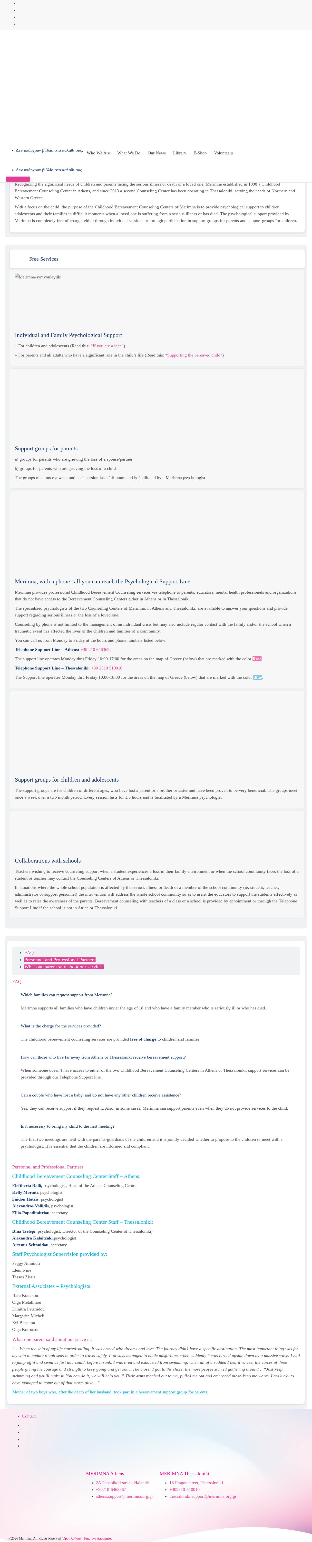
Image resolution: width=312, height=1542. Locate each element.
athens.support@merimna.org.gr (124, 1496)
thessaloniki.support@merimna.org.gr (202, 1496)
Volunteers (223, 153)
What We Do (128, 153)
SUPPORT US (18, 179)
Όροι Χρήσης (72, 1538)
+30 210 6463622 (96, 649)
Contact (29, 1416)
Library (179, 153)
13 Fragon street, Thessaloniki (196, 1482)
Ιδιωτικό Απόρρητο (97, 1538)
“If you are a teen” (107, 345)
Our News (157, 153)
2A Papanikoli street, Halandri (122, 1482)
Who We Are (98, 153)
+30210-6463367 (111, 1489)
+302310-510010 (184, 1489)
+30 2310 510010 (106, 668)
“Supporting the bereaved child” (193, 355)
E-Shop (200, 153)
